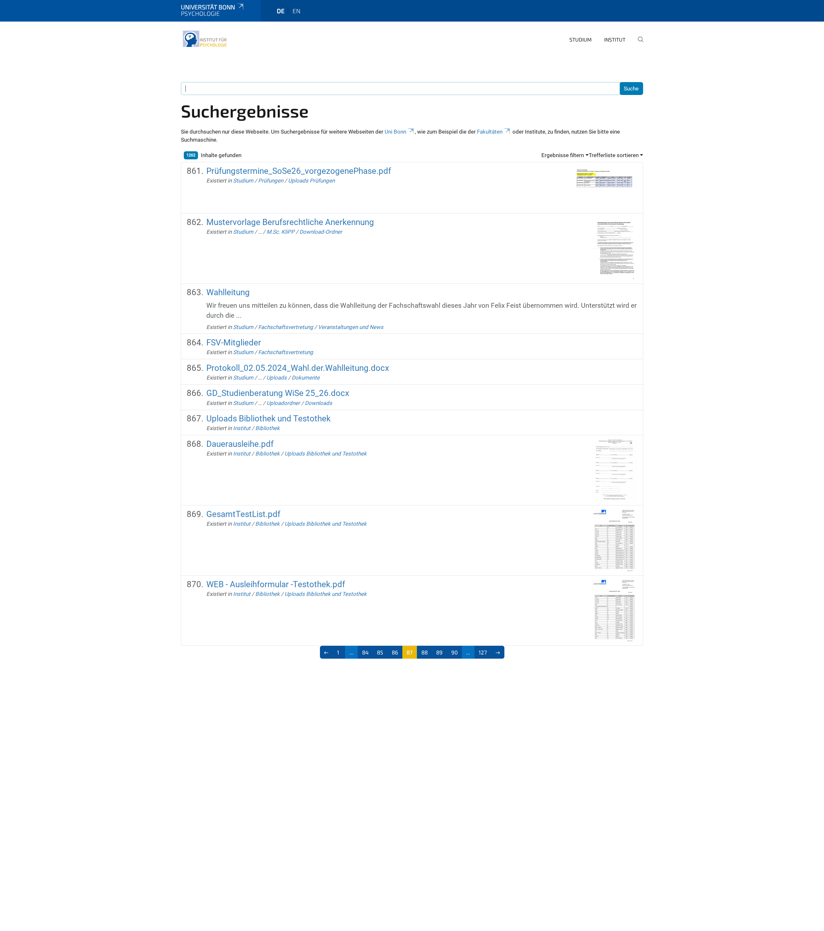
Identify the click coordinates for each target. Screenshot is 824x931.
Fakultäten (489, 131)
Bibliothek (267, 428)
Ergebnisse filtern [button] (562, 155)
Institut (614, 39)
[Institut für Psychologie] (204, 38)
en (296, 10)
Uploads (277, 377)
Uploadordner (283, 403)
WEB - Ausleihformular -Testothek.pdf (275, 584)
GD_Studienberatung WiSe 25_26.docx (277, 393)
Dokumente (306, 377)
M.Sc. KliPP (281, 232)
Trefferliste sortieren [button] (614, 155)
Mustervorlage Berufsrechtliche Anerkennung (290, 222)
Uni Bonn (395, 131)
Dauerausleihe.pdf (240, 444)
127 (483, 652)
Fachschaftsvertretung (285, 327)
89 (439, 652)
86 (395, 652)
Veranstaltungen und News (350, 327)
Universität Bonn (208, 7)
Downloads (318, 403)
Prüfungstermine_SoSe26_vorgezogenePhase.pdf (298, 171)
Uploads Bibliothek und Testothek (268, 418)
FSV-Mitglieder (233, 342)
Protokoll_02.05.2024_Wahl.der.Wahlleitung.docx (297, 368)
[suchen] (638, 43)
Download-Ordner (320, 232)
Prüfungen (270, 180)
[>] (497, 652)
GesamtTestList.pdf (243, 514)
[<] (326, 652)
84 (365, 652)
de (281, 10)
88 (424, 652)
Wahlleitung (228, 292)
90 (454, 652)
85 (380, 652)
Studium (580, 39)
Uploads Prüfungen (311, 180)
